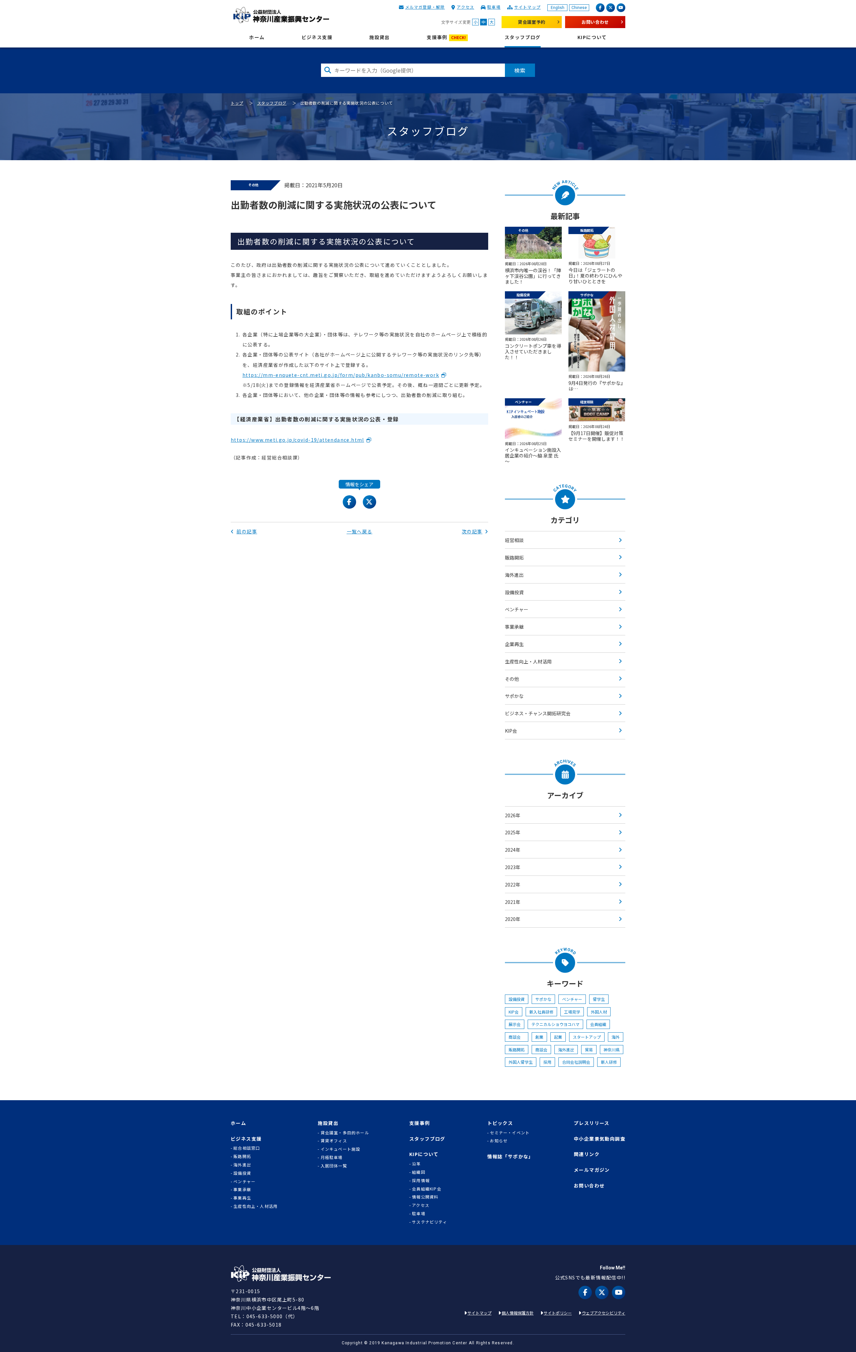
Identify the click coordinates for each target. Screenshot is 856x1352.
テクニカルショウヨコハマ (555, 1024)
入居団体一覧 (334, 1165)
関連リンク (587, 1154)
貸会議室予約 (531, 22)
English (557, 7)
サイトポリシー (558, 1313)
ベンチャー (516, 609)
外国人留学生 (521, 1062)
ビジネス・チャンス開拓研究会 (537, 713)
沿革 (416, 1163)
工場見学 (572, 1012)
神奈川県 (612, 1049)
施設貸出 (379, 37)
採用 (547, 1062)
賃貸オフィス (334, 1140)
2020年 (512, 919)
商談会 (517, 1037)
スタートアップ (587, 1037)
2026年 (512, 815)
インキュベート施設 (340, 1149)
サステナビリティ (429, 1222)
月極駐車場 (332, 1157)
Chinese (579, 7)
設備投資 (514, 592)
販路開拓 (514, 557)
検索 (520, 70)
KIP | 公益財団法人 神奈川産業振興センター (281, 15)
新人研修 (609, 1062)
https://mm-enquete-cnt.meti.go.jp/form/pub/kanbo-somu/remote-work (340, 375)
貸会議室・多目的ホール (345, 1132)
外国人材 (599, 1012)
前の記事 (246, 531)
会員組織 (598, 1024)
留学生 (599, 999)
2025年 (512, 832)
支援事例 (446, 37)
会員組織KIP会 (426, 1188)
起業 (558, 1037)
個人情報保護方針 (518, 1313)
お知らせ (499, 1140)
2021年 (512, 902)
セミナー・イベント (510, 1132)
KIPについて (592, 37)
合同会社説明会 (576, 1062)
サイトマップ (527, 7)
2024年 (512, 849)
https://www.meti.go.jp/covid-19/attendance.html (297, 439)
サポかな (514, 696)
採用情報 (421, 1180)
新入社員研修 (541, 1012)
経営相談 (514, 540)
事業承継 (514, 626)
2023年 (512, 867)
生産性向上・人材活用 (528, 661)
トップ (237, 103)
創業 (539, 1037)
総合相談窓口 (246, 1148)
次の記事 (472, 531)
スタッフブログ (523, 37)
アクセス (465, 7)
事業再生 (242, 1198)
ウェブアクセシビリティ (603, 1313)
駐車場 (494, 7)
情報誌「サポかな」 (510, 1156)
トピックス (500, 1123)
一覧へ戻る (359, 531)
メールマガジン (592, 1170)
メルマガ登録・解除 (425, 7)
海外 (616, 1037)
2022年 (512, 884)
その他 (512, 678)
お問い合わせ (595, 22)
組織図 (418, 1172)
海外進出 (514, 574)
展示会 (515, 1024)
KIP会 (511, 730)
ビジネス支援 (317, 37)
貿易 (589, 1049)
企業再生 (514, 644)
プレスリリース (592, 1123)
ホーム (256, 37)
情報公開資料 (425, 1197)
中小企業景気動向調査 (599, 1139)
